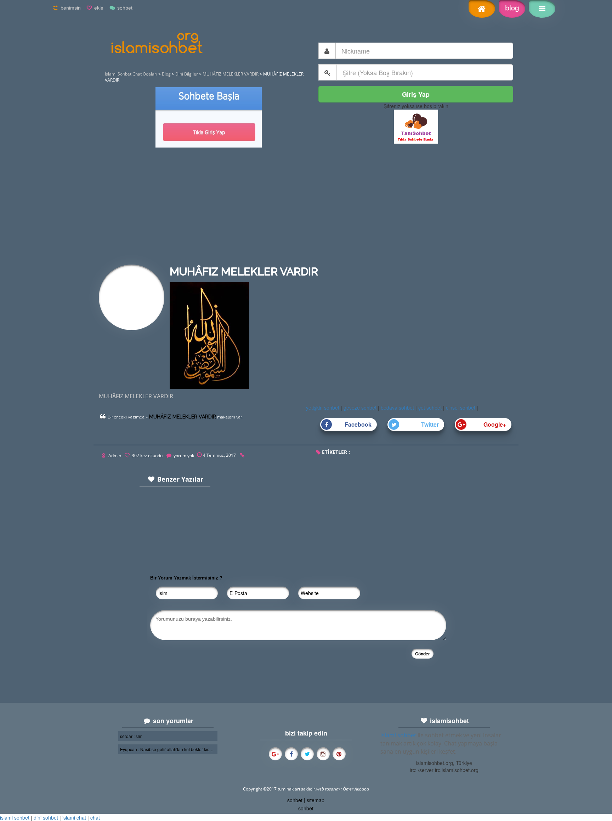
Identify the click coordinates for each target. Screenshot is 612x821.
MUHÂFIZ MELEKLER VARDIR (182, 417)
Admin (114, 456)
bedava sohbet (397, 407)
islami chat (74, 817)
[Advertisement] (306, 207)
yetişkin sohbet (322, 407)
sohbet (124, 8)
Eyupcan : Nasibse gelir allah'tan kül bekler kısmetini (168, 749)
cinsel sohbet (460, 407)
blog (512, 8)
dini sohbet (46, 817)
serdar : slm (131, 736)
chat (95, 817)
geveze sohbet (360, 407)
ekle (98, 8)
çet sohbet (430, 407)
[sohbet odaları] (416, 126)
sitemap (315, 800)
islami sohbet (398, 735)
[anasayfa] (482, 9)
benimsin (71, 8)
